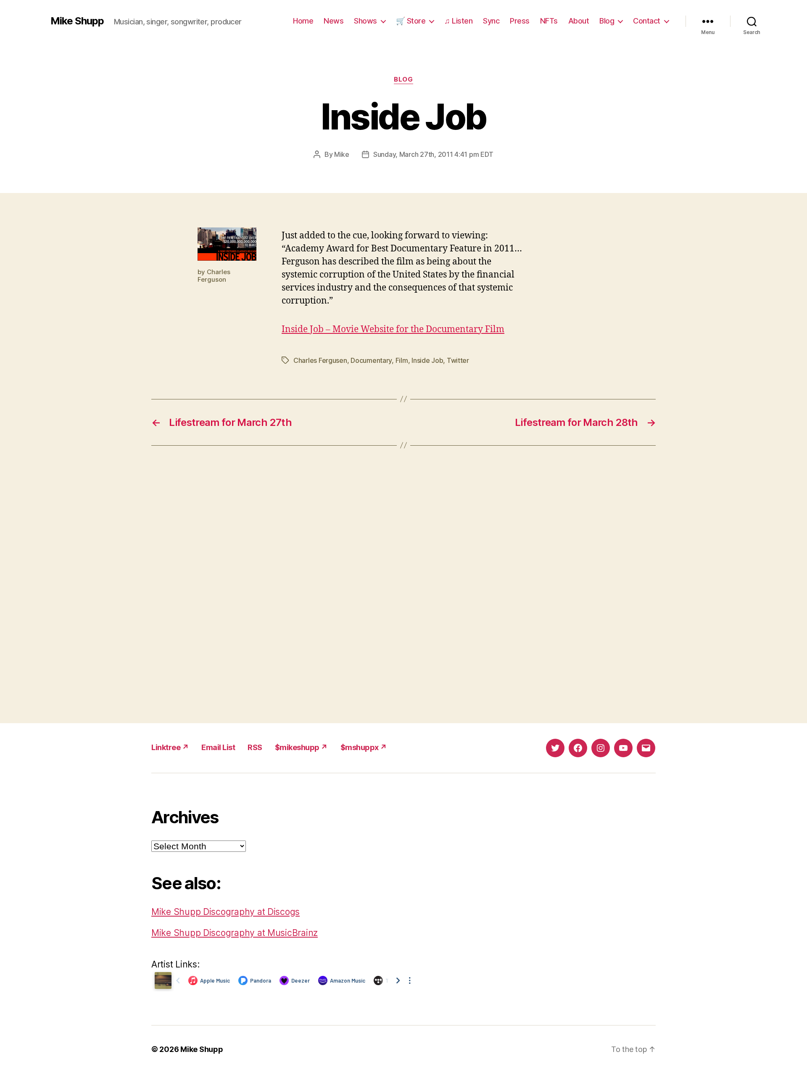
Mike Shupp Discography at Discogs (225, 911)
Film (402, 360)
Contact (646, 20)
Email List (218, 747)
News (333, 20)
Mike (341, 154)
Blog (606, 20)
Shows (365, 20)
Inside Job (427, 360)
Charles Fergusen (320, 360)
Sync (491, 20)
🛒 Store (411, 20)
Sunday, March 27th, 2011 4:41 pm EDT (433, 154)
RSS (255, 747)
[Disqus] (403, 584)
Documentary (371, 360)
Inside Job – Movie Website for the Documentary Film (393, 329)
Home (303, 20)
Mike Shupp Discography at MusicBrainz (234, 933)
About (578, 20)
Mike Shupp (77, 21)
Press (520, 20)
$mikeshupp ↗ (301, 747)
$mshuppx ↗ (363, 747)
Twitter (458, 360)
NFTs (549, 20)
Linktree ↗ (170, 747)
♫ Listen (458, 20)
